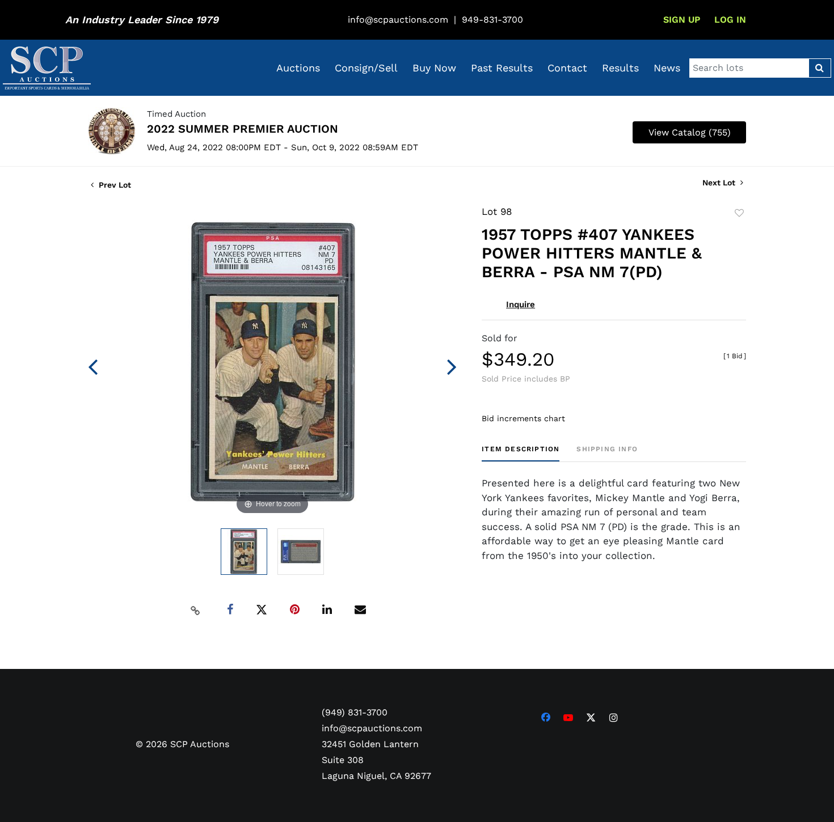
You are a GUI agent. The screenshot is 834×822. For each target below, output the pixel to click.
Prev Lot (113, 184)
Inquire (520, 304)
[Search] (819, 68)
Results (620, 68)
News (667, 68)
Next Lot (720, 182)
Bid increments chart (523, 418)
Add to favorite (739, 213)
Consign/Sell (366, 68)
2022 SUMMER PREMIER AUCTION (242, 128)
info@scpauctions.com (398, 19)
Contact (567, 68)
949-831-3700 (492, 19)
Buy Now (434, 68)
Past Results (502, 68)
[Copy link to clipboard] (196, 610)
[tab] (520, 453)
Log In (730, 19)
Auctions (298, 68)
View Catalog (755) (689, 132)
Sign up (681, 19)
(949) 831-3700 (354, 712)
